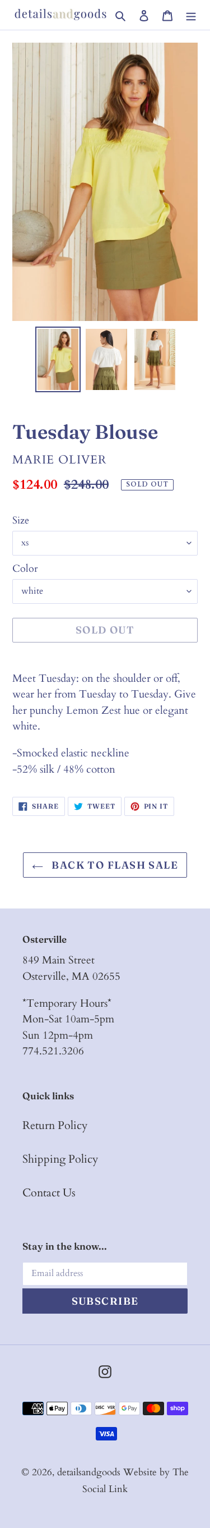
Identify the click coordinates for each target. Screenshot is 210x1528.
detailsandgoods (88, 1472)
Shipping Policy (60, 1159)
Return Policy (55, 1125)
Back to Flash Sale (113, 865)
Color (25, 569)
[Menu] (191, 15)
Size (20, 520)
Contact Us (49, 1192)
